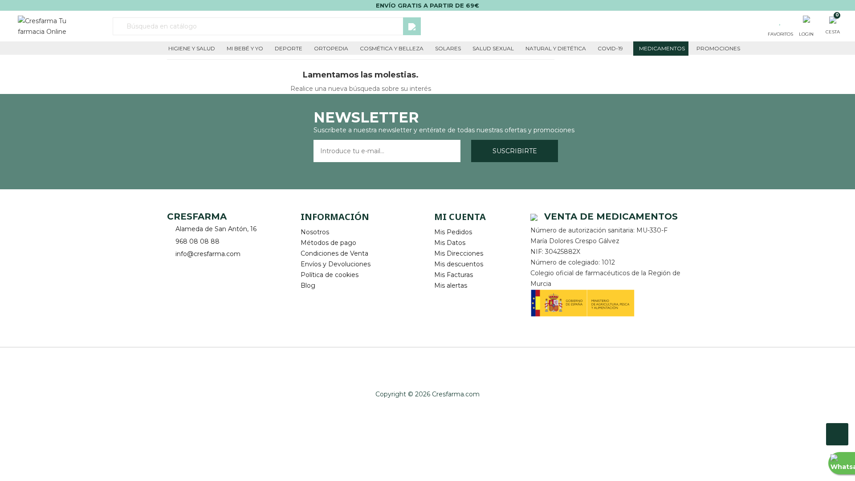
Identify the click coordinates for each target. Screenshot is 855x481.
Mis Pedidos (453, 232)
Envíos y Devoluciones (335, 264)
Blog (308, 285)
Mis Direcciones (458, 253)
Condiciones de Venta (334, 253)
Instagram (199, 268)
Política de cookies (329, 275)
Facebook (175, 268)
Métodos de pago (328, 243)
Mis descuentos (458, 264)
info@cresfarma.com (207, 254)
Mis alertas (450, 285)
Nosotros (315, 232)
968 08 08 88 (197, 241)
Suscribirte (515, 151)
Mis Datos (449, 243)
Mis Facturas (453, 275)
